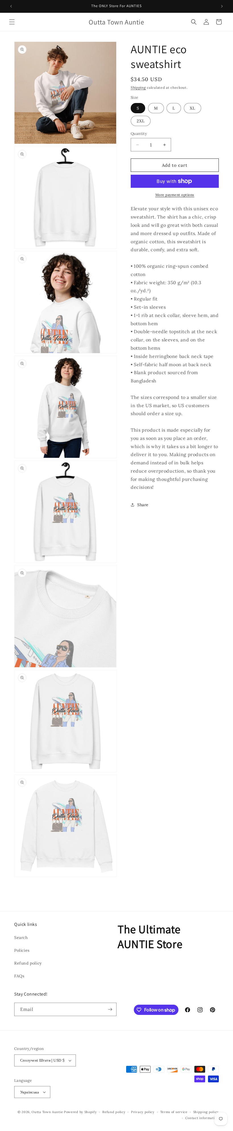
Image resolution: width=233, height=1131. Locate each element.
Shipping (138, 87)
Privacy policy (143, 1112)
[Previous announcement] (11, 6)
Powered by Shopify (80, 1112)
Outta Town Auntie (47, 1112)
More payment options (174, 195)
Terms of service (174, 1112)
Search (21, 937)
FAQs (19, 975)
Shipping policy (206, 1112)
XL (192, 108)
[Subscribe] (110, 1009)
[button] (12, 22)
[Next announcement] (222, 6)
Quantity (139, 133)
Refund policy (28, 963)
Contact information (202, 1118)
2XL (141, 120)
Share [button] (143, 504)
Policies (22, 950)
